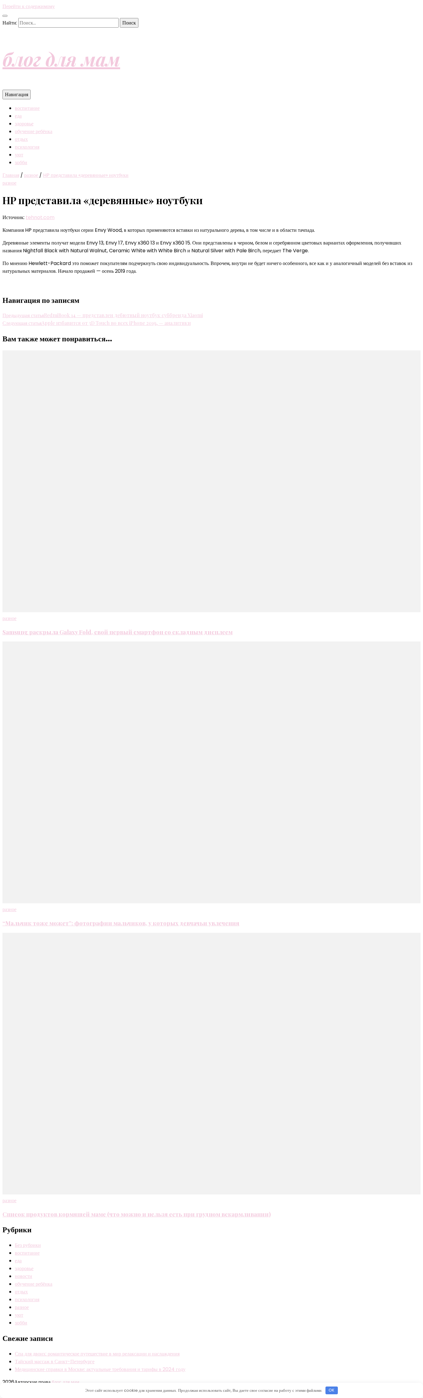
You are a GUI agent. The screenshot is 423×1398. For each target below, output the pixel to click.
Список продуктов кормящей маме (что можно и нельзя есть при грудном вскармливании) (136, 1214)
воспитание (27, 108)
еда (18, 115)
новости (23, 1276)
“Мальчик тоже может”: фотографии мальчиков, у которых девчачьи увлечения (120, 923)
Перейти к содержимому (28, 6)
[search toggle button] (4, 16)
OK (331, 1390)
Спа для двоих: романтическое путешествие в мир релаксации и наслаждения (97, 1353)
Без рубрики (28, 1245)
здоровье (24, 123)
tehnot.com (40, 217)
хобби (21, 162)
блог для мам (61, 58)
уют (19, 154)
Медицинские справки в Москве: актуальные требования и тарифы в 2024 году (100, 1369)
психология (27, 147)
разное (9, 183)
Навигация (16, 94)
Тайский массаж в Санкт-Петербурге (54, 1361)
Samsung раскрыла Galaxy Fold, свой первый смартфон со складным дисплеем (117, 632)
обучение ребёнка (33, 131)
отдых (21, 139)
